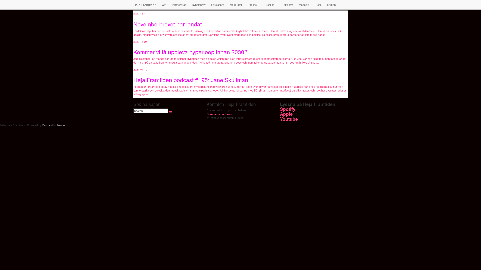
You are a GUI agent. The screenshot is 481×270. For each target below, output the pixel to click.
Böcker (270, 5)
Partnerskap (179, 5)
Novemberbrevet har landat (167, 24)
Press (318, 5)
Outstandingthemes (53, 125)
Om (164, 5)
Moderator (236, 5)
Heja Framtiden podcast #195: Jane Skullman (190, 80)
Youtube (289, 119)
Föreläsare (217, 5)
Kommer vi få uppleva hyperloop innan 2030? (190, 52)
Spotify (287, 109)
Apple (286, 114)
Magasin (304, 5)
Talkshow (287, 5)
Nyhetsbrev (199, 5)
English (331, 5)
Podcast (253, 5)
